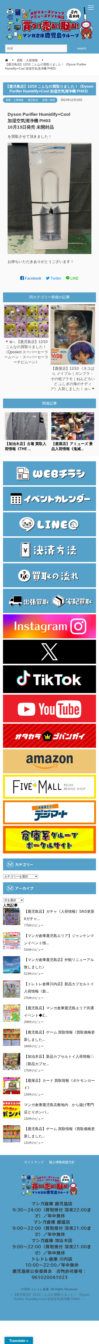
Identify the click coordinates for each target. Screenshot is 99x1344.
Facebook (32, 278)
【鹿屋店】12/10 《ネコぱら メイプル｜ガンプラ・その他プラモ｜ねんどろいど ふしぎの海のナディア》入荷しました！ (72, 379)
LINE (74, 278)
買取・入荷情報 (14, 100)
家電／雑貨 (48, 100)
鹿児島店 (33, 100)
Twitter (55, 278)
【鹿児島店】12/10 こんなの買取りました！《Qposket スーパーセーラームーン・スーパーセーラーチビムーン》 (26, 352)
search (81, 48)
